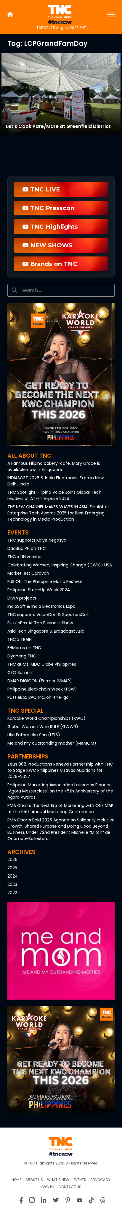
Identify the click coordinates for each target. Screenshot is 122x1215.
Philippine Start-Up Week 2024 (38, 590)
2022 (12, 893)
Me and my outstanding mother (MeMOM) (51, 743)
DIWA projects (21, 598)
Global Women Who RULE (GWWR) (42, 727)
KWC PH (47, 1186)
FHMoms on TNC (24, 648)
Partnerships (27, 757)
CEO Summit (20, 672)
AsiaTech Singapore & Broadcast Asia (45, 631)
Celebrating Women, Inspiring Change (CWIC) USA (59, 565)
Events (18, 533)
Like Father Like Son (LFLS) (33, 735)
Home (16, 1179)
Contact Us (69, 1186)
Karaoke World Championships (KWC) (46, 718)
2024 (12, 876)
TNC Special (25, 711)
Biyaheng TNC (21, 656)
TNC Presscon (51, 208)
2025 (12, 868)
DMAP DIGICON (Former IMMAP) (39, 681)
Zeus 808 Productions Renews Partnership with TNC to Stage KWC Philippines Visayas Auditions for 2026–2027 (60, 770)
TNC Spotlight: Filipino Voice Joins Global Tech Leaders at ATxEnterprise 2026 (54, 495)
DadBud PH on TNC (26, 548)
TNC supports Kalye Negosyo (36, 540)
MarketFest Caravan (28, 573)
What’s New (58, 1179)
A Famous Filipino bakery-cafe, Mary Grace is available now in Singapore (53, 466)
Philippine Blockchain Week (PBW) (42, 689)
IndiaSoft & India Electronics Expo (41, 606)
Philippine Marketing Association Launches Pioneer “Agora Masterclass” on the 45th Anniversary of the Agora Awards (60, 791)
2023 (12, 884)
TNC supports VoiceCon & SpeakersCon (48, 615)
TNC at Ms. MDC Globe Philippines (41, 664)
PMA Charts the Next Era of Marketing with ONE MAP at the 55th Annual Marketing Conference (60, 809)
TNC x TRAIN (19, 639)
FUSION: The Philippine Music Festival (44, 581)
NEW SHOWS (50, 245)
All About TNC (29, 456)
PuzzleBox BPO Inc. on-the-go (38, 697)
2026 (12, 859)
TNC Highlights (53, 226)
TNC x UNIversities (25, 557)
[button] (61, 951)
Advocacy (100, 1179)
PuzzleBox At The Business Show (40, 623)
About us (34, 1179)
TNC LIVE (44, 189)
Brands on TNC (52, 263)
